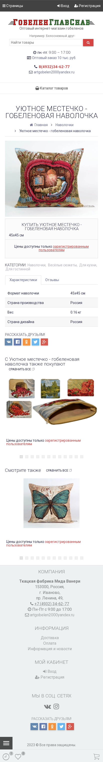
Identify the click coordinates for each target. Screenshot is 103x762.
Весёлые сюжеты (62, 265)
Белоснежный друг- (60, 36)
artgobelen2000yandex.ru (54, 72)
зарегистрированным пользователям (64, 248)
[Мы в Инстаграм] (56, 706)
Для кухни (87, 265)
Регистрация (89, 6)
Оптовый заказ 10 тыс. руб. (54, 58)
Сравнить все (20, 369)
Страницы (14, 6)
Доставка (50, 637)
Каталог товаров (53, 88)
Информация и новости (50, 648)
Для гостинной (18, 269)
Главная (40, 125)
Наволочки (65, 125)
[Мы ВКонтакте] (47, 706)
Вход (64, 6)
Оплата (49, 643)
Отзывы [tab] (52, 280)
